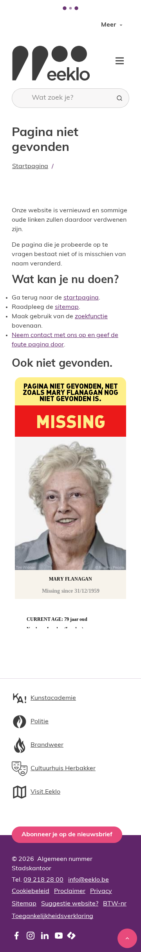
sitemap (67, 307)
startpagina (81, 298)
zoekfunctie (91, 317)
